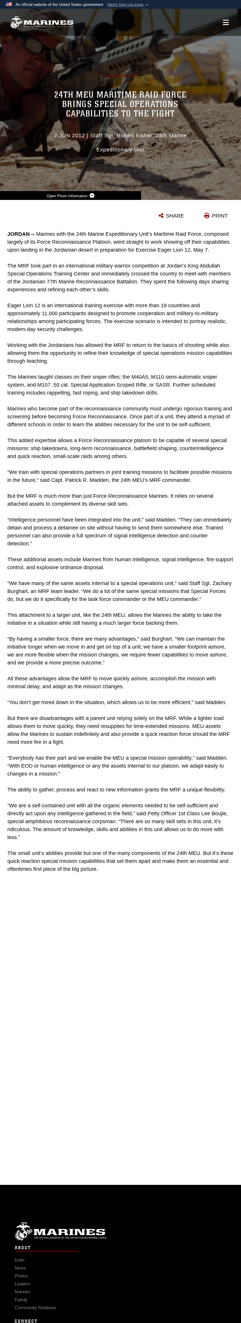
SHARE (175, 216)
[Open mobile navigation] (226, 22)
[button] (128, 5)
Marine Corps (120, 1231)
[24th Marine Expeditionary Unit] (41, 22)
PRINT (220, 216)
